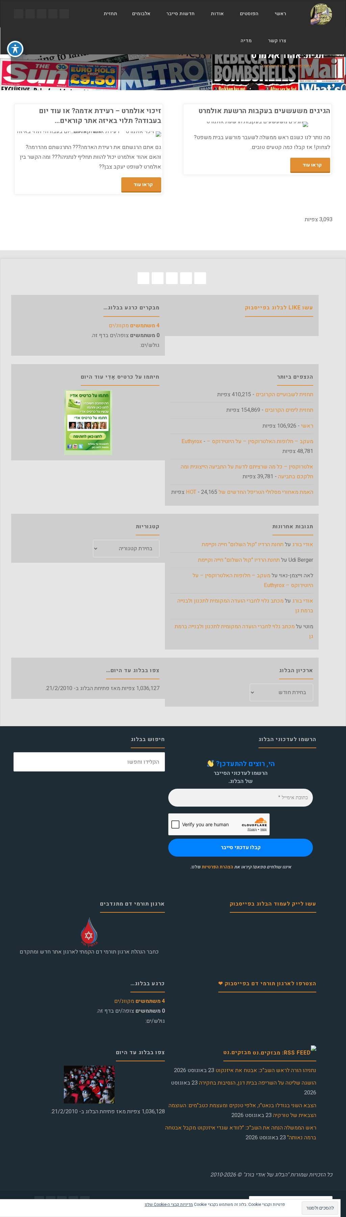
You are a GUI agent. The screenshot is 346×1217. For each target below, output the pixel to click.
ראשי (307, 426)
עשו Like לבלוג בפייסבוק (279, 308)
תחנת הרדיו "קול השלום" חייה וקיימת (242, 544)
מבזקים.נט (237, 1052)
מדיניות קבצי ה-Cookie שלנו (169, 1204)
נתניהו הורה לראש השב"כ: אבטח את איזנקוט (266, 1070)
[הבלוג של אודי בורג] (321, 14)
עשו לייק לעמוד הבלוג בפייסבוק (273, 904)
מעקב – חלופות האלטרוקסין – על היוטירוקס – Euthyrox (247, 441)
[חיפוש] (224, 40)
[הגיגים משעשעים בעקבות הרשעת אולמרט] (221, 124)
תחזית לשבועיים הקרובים (284, 394)
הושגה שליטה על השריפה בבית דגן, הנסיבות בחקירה (257, 1083)
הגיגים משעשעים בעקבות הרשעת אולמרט (264, 111)
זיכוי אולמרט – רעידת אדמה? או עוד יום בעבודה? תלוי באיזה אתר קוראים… (100, 116)
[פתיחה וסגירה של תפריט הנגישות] (15, 49)
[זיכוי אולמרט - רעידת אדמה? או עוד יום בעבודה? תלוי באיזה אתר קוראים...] (52, 134)
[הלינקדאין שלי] (30, 14)
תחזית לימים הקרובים (289, 410)
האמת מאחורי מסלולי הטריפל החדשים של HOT (249, 492)
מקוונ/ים (134, 326)
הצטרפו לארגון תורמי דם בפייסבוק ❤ (267, 984)
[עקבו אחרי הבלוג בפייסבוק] (64, 14)
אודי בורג (302, 544)
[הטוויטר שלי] (53, 14)
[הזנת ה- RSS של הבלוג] (18, 14)
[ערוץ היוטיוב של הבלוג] (41, 14)
